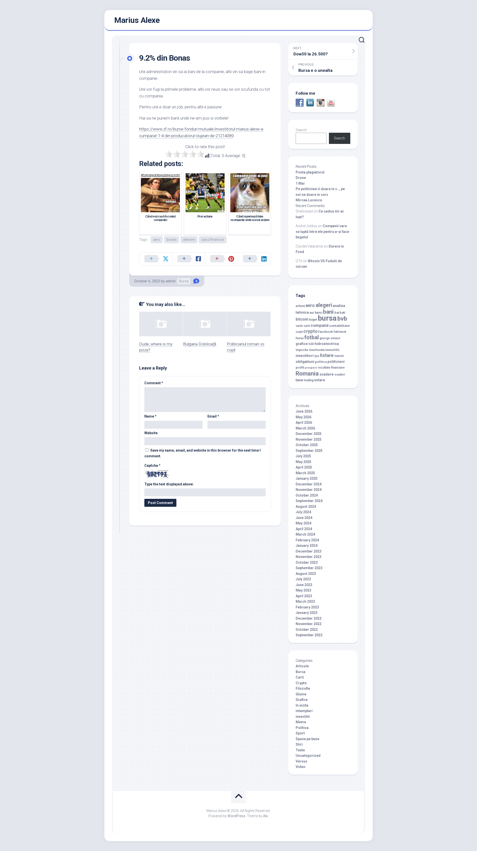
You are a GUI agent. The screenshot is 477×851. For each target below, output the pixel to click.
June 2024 (304, 518)
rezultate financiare (331, 367)
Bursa (184, 281)
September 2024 (309, 501)
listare (327, 355)
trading (309, 380)
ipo (316, 356)
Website (151, 433)
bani (328, 311)
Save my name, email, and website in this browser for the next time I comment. (202, 453)
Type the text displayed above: (169, 484)
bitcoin (302, 319)
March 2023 (305, 601)
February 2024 (307, 540)
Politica (302, 728)
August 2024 (306, 507)
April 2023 (304, 596)
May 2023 (303, 590)
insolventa (316, 350)
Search (301, 130)
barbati (339, 312)
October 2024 (307, 495)
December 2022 (308, 618)
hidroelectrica (327, 344)
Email (213, 416)
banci (318, 312)
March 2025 (305, 473)
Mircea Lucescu (309, 200)
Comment (153, 383)
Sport (300, 733)
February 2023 (307, 607)
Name (150, 416)
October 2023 (307, 562)
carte (299, 326)
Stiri (299, 744)
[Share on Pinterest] (221, 259)
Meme (301, 722)
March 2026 (305, 428)
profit (300, 367)
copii (299, 332)
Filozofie (303, 688)
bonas (171, 240)
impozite (302, 350)
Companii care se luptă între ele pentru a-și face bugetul (322, 231)
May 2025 (303, 462)
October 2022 (307, 630)
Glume (301, 694)
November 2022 (308, 624)
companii (319, 325)
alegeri (324, 305)
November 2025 (308, 439)
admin (171, 281)
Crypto (301, 683)
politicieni (336, 362)
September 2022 (309, 635)
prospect (311, 367)
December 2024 (308, 484)
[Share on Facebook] (188, 259)
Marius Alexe (136, 20)
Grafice (302, 700)
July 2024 (303, 512)
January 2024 (307, 546)
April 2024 (304, 529)
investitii (332, 350)
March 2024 (305, 534)
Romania (307, 373)
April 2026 (304, 423)
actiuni (300, 306)
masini (339, 356)
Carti (300, 677)
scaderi (339, 374)
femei (300, 338)
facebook (325, 332)
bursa (327, 318)
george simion (329, 338)
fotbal (311, 337)
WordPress (236, 816)
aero (156, 240)
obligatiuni (305, 361)
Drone (301, 178)
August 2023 (306, 574)
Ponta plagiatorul (310, 172)
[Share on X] (155, 259)
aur (312, 312)
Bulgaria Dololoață (199, 343)
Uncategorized (308, 756)
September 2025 (309, 451)
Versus (301, 761)
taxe (299, 380)
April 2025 (304, 467)
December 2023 (308, 551)
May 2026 (303, 417)
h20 (311, 344)
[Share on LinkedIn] (254, 259)
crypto (310, 331)
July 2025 (303, 456)
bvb (342, 318)
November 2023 (308, 557)
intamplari (304, 711)
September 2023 (309, 568)
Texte (300, 750)
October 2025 (307, 445)
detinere (189, 240)
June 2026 (304, 411)
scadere (326, 374)
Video (300, 767)
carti (307, 326)
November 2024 (308, 490)
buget (313, 319)
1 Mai (300, 183)
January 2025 (307, 478)
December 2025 (308, 434)
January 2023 (307, 613)
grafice (302, 344)
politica (321, 362)
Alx (265, 816)
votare (319, 380)
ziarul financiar (212, 240)
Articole (302, 666)
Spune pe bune (307, 739)
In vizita (302, 705)
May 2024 (303, 523)
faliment (340, 332)
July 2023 (303, 579)
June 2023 (304, 585)
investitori (305, 355)
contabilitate (339, 326)
